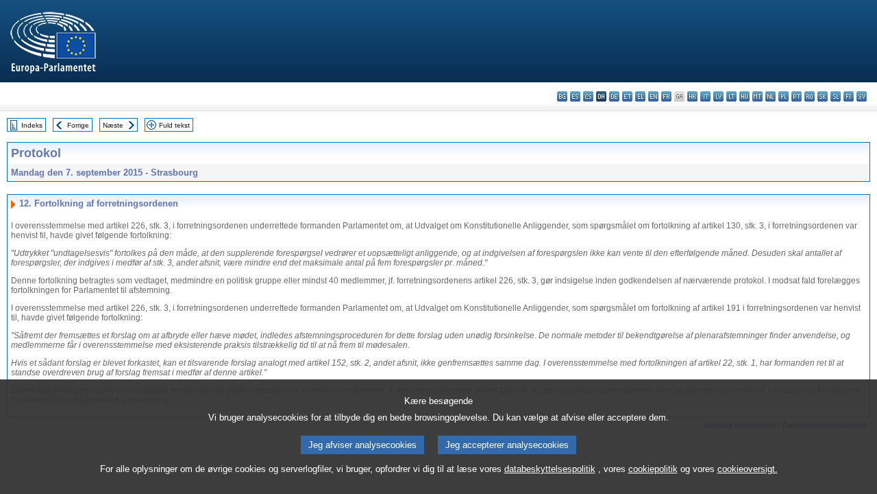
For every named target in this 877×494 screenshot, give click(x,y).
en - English (653, 96)
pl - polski (783, 96)
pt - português (796, 96)
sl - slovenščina (835, 96)
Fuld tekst (174, 125)
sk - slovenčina (822, 96)
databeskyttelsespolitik (549, 469)
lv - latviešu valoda (718, 96)
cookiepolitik (653, 469)
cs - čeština (588, 96)
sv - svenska (861, 96)
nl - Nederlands (770, 96)
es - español (575, 96)
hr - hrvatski (692, 96)
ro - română (809, 96)
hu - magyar (744, 96)
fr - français (666, 96)
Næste (113, 125)
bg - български (562, 96)
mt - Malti (757, 96)
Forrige (78, 125)
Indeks (31, 125)
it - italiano (705, 96)
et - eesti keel (627, 96)
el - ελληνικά (640, 96)
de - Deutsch (614, 96)
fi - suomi (848, 96)
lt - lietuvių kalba (731, 96)
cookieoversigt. (747, 469)
